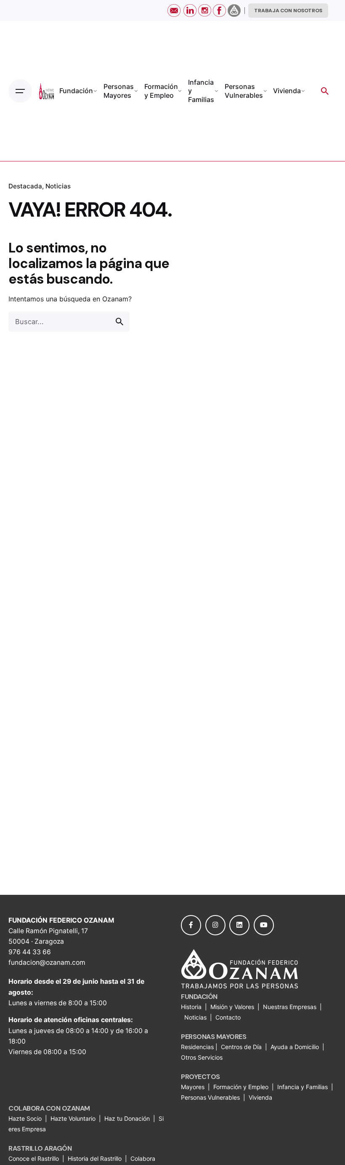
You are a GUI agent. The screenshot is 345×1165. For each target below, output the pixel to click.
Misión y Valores (232, 1006)
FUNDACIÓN (199, 996)
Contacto (228, 1017)
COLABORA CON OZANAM (49, 1108)
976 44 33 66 (29, 952)
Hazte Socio (25, 1118)
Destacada (25, 186)
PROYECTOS (200, 1076)
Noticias (58, 186)
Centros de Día (241, 1046)
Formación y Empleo (240, 1086)
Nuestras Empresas (289, 1006)
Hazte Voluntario (73, 1118)
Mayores (193, 1086)
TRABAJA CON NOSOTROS (288, 10)
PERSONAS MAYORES (213, 1036)
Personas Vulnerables (211, 1097)
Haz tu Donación (127, 1118)
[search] (119, 321)
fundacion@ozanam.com (46, 962)
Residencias (198, 1046)
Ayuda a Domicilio (295, 1046)
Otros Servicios (202, 1057)
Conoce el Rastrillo (34, 1158)
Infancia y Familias (302, 1086)
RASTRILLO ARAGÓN (40, 1148)
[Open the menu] (20, 91)
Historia (192, 1006)
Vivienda (261, 1097)
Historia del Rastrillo (95, 1158)
